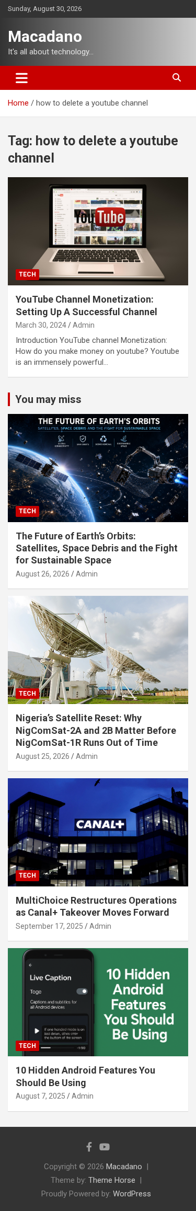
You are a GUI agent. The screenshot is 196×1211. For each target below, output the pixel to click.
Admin (84, 325)
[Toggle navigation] (22, 78)
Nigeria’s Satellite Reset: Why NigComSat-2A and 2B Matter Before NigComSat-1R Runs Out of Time (96, 730)
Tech (27, 274)
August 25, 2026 (43, 756)
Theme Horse (111, 1180)
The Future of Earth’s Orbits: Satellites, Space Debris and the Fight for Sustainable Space (97, 548)
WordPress (132, 1193)
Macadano (45, 36)
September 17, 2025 (49, 926)
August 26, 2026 (43, 574)
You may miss (48, 399)
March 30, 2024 (41, 325)
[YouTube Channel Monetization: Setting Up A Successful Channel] (98, 231)
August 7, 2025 (40, 1096)
